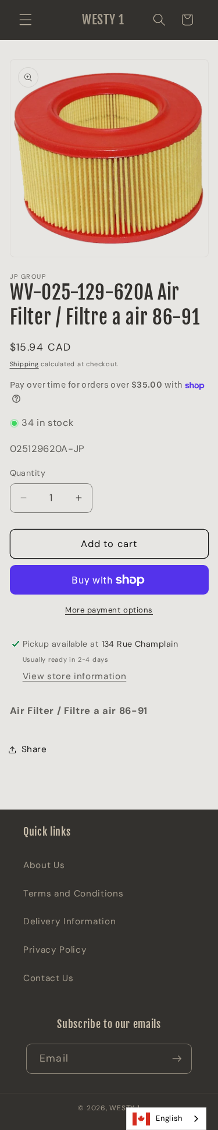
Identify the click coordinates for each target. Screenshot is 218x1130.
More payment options (109, 610)
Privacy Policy (55, 950)
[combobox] (166, 1118)
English (169, 1118)
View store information (75, 676)
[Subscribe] (177, 1059)
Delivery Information (69, 921)
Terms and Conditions (73, 893)
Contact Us (48, 978)
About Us (44, 865)
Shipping (24, 364)
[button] (26, 20)
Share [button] (34, 749)
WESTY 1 (124, 1108)
